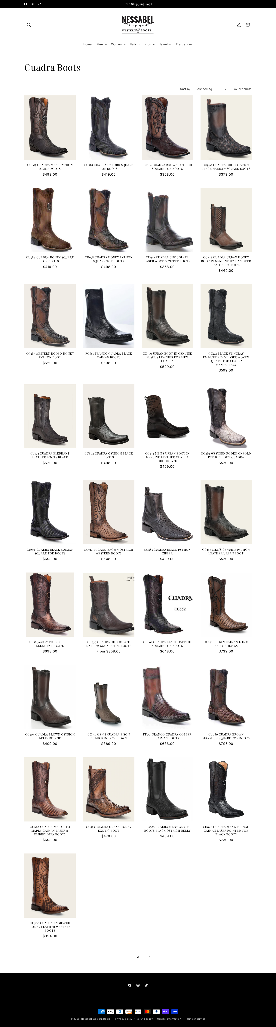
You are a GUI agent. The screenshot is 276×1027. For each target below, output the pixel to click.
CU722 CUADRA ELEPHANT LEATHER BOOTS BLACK (50, 455)
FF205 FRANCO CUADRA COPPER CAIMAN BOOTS (167, 736)
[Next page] (149, 956)
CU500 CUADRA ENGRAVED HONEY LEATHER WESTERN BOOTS (50, 926)
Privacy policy (123, 1018)
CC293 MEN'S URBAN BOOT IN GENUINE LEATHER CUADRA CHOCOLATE (167, 457)
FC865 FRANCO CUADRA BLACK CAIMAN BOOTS (108, 355)
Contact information (169, 1018)
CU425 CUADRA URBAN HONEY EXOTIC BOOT (108, 828)
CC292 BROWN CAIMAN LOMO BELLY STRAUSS (226, 644)
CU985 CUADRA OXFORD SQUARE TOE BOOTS (108, 167)
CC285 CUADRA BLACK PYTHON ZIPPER (167, 551)
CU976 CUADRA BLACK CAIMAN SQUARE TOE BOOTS (50, 551)
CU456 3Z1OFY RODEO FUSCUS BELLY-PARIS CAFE (50, 644)
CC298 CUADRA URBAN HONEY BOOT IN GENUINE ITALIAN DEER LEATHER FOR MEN (226, 261)
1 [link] (127, 957)
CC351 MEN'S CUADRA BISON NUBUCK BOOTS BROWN (108, 736)
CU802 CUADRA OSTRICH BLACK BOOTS (108, 455)
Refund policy (144, 1018)
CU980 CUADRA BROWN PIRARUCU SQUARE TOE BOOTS (226, 736)
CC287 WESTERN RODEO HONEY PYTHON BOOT (50, 355)
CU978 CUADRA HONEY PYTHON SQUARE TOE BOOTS (109, 259)
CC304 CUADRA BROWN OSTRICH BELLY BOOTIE (50, 736)
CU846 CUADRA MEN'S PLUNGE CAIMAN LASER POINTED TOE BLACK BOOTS (226, 830)
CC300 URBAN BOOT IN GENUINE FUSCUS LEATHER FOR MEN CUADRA (167, 357)
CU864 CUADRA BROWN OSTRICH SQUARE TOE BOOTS (167, 167)
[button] (28, 24)
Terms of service (195, 1018)
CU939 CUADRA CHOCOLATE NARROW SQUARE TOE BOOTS (108, 644)
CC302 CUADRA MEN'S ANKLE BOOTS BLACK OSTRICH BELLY (167, 828)
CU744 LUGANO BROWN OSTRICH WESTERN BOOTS (108, 551)
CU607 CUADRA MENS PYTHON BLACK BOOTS (50, 167)
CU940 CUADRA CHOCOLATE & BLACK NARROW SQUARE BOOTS (226, 167)
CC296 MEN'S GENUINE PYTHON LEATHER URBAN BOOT (226, 551)
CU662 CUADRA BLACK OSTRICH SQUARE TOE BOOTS (167, 644)
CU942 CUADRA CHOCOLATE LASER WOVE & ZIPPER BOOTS (167, 259)
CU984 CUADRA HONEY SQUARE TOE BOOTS (50, 259)
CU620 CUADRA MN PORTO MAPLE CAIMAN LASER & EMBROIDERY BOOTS (50, 830)
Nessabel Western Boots (95, 1018)
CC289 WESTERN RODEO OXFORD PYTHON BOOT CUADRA (226, 455)
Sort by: (185, 89)
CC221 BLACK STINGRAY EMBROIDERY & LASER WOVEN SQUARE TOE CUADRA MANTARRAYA (226, 359)
